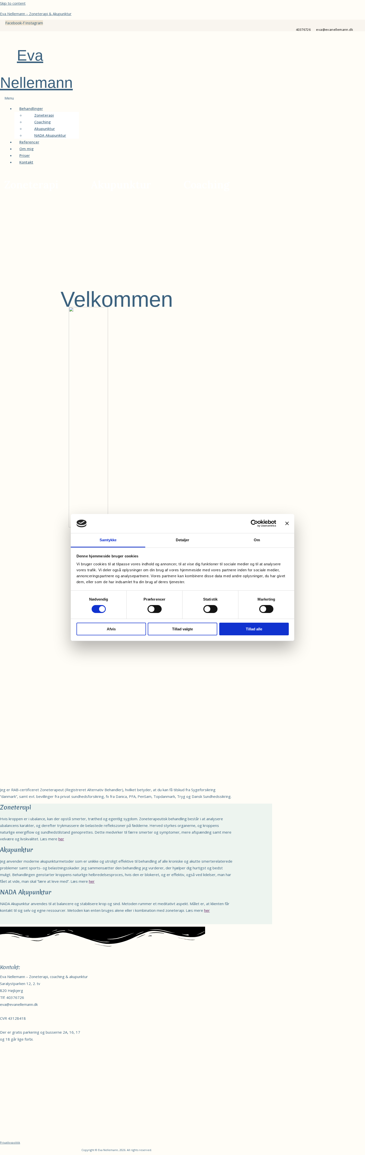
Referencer (29, 141)
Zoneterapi (44, 115)
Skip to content (13, 3)
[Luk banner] (287, 523)
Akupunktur (44, 128)
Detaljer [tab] (182, 540)
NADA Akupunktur (50, 135)
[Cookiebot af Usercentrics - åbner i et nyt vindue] (254, 523)
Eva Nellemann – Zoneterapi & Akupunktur (36, 13)
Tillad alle (254, 629)
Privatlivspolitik (10, 1142)
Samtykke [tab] (108, 540)
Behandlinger (31, 108)
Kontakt (26, 162)
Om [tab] (257, 540)
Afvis (111, 629)
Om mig (26, 148)
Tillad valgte (182, 629)
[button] (120, 98)
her (61, 838)
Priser (24, 155)
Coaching (42, 121)
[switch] (154, 609)
